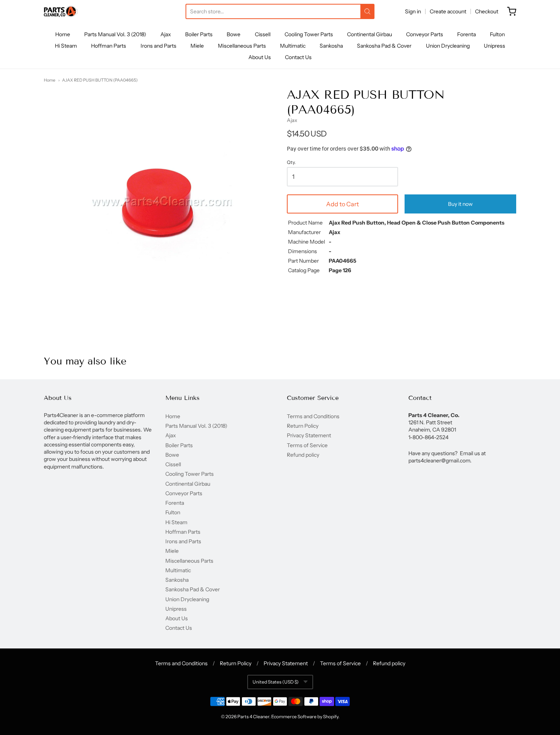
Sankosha (331, 45)
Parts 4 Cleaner (253, 716)
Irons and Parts (158, 45)
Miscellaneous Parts (242, 45)
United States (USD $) (276, 682)
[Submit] (367, 11)
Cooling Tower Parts (309, 34)
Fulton (497, 34)
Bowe (233, 34)
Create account (448, 11)
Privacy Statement (309, 435)
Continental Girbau (369, 34)
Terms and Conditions (313, 416)
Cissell (262, 34)
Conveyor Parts (424, 34)
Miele (197, 45)
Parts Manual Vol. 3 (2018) (115, 34)
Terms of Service (307, 445)
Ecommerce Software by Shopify (304, 716)
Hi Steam (66, 45)
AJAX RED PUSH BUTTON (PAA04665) (100, 80)
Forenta (466, 34)
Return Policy (302, 425)
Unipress (494, 45)
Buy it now (460, 204)
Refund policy (303, 454)
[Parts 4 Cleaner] (60, 11)
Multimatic (293, 45)
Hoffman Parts (108, 45)
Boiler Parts (199, 34)
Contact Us (298, 57)
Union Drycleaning (448, 45)
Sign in (413, 11)
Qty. (291, 162)
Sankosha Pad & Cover (384, 45)
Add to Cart (342, 204)
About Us (259, 57)
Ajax (165, 34)
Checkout (486, 11)
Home (62, 34)
